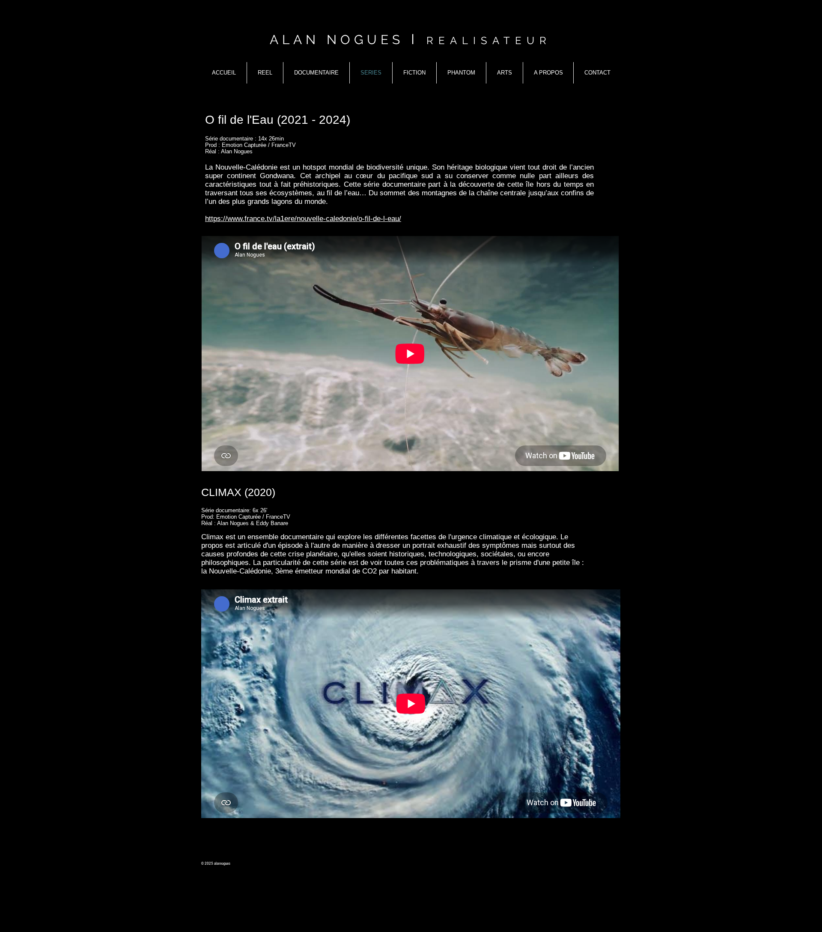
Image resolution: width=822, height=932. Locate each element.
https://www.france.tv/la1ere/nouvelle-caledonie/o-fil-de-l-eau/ (303, 219)
